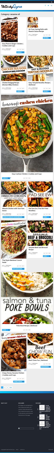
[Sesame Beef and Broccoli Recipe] (40, 233)
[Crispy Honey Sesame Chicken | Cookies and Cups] (13, 352)
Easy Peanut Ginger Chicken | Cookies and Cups (12, 45)
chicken (19, 52)
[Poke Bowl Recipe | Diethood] (27, 298)
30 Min (45, 217)
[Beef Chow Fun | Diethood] (40, 346)
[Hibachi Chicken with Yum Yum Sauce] (13, 194)
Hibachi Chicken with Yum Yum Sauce (13, 209)
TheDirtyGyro (8, 48)
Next (11, 387)
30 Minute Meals (18, 381)
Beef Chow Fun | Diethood (38, 360)
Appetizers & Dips (17, 269)
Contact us (22, 449)
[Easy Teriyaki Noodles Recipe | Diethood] (40, 68)
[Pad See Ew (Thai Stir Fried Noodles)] (40, 194)
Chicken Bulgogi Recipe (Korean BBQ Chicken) (10, 84)
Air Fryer (46, 38)
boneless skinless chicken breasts (12, 217)
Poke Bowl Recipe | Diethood (26, 326)
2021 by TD (50, 449)
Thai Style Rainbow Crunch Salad (12, 261)
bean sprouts (45, 367)
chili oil (46, 91)
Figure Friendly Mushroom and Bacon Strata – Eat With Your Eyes (44, 425)
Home (17, 449)
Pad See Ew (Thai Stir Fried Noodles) (38, 209)
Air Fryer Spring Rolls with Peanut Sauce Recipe (38, 30)
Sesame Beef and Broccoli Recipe (38, 248)
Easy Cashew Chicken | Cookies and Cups (27, 174)
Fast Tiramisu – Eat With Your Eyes (48, 417)
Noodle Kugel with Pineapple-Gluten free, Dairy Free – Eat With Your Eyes (45, 409)
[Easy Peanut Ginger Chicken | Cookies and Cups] (9, 29)
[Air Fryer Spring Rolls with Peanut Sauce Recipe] (33, 22)
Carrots (19, 91)
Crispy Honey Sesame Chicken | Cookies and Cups (13, 374)
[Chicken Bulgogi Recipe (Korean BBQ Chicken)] (13, 68)
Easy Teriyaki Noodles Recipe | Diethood (40, 84)
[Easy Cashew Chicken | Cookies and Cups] (27, 133)
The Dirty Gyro (12, 449)
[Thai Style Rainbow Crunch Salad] (13, 239)
